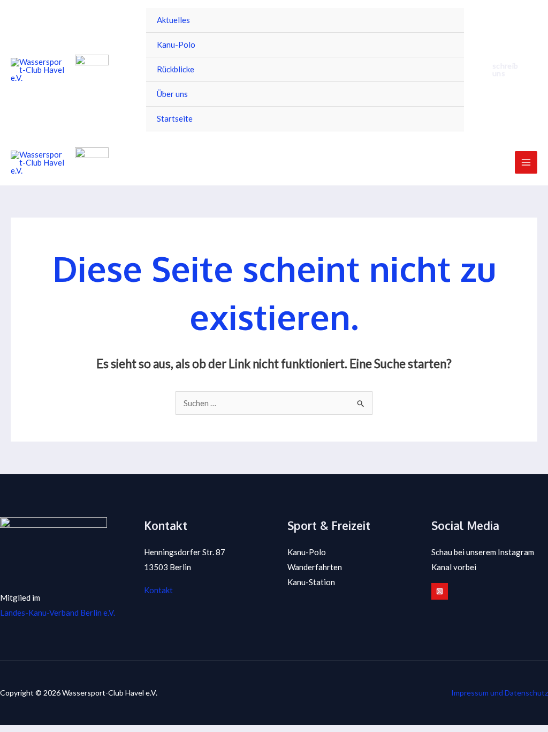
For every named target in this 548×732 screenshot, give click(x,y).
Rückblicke (175, 69)
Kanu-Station (311, 582)
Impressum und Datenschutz (499, 692)
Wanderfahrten (314, 567)
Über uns (172, 94)
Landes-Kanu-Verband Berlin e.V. (57, 612)
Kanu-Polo (176, 44)
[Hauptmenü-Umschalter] (526, 162)
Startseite (175, 118)
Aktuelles (173, 20)
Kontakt (158, 590)
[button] (506, 69)
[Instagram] (439, 591)
